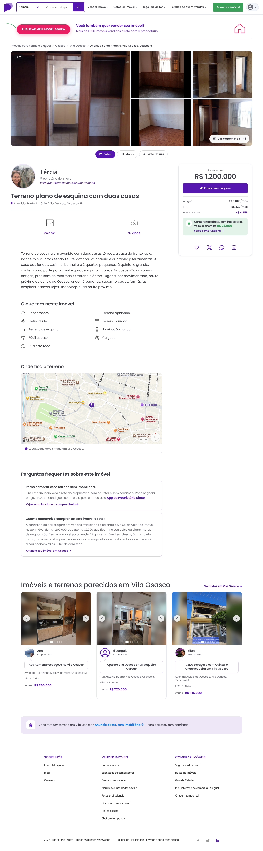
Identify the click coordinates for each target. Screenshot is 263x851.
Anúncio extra (110, 811)
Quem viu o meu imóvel (116, 803)
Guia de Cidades (184, 780)
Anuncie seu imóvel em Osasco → (48, 551)
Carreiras (49, 780)
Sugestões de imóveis (188, 765)
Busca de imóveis (185, 773)
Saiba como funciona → (209, 230)
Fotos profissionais (113, 796)
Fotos (107, 154)
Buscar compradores (114, 780)
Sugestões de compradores (118, 773)
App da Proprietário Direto (126, 498)
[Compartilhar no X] (209, 247)
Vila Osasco (78, 46)
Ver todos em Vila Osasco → (223, 586)
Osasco (60, 46)
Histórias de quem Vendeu (187, 7)
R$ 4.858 (242, 212)
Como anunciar (111, 765)
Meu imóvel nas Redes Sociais (119, 788)
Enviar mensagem (217, 188)
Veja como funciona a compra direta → (52, 504)
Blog (47, 773)
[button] (70, 98)
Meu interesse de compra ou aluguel (197, 788)
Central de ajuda (54, 765)
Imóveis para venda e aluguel (31, 46)
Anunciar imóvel (228, 7)
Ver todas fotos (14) (232, 139)
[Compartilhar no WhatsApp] (222, 247)
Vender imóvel (97, 7)
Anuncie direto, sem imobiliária (118, 725)
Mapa (130, 154)
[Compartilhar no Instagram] (234, 247)
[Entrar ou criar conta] (252, 7)
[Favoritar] (197, 247)
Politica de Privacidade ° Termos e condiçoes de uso (148, 840)
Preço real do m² (152, 7)
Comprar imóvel (124, 7)
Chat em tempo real (113, 818)
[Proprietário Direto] (9, 7)
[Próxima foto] (86, 618)
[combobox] (58, 7)
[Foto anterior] (26, 618)
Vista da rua (155, 154)
